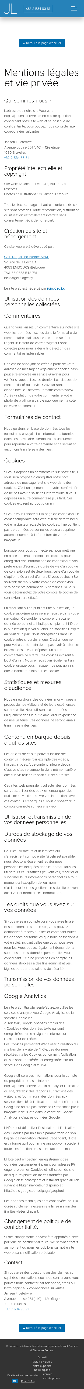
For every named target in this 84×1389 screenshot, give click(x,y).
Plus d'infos (28, 1381)
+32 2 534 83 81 (38, 8)
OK (15, 1381)
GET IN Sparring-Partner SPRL (26, 256)
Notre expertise (42, 1366)
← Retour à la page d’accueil (42, 43)
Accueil (42, 1357)
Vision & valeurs (42, 1362)
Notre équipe (42, 1370)
